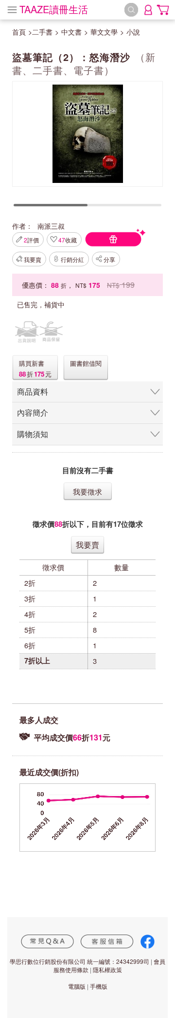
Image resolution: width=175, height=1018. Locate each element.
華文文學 (104, 32)
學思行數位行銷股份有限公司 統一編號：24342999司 (79, 961)
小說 (133, 32)
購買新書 (31, 363)
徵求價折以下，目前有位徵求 (88, 524)
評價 (31, 240)
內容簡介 (32, 412)
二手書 (42, 32)
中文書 (71, 32)
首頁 (19, 32)
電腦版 (77, 986)
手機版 (98, 986)
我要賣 (32, 259)
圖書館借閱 (86, 363)
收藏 (67, 240)
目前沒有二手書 (87, 470)
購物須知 (32, 433)
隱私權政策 (107, 969)
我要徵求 (87, 491)
